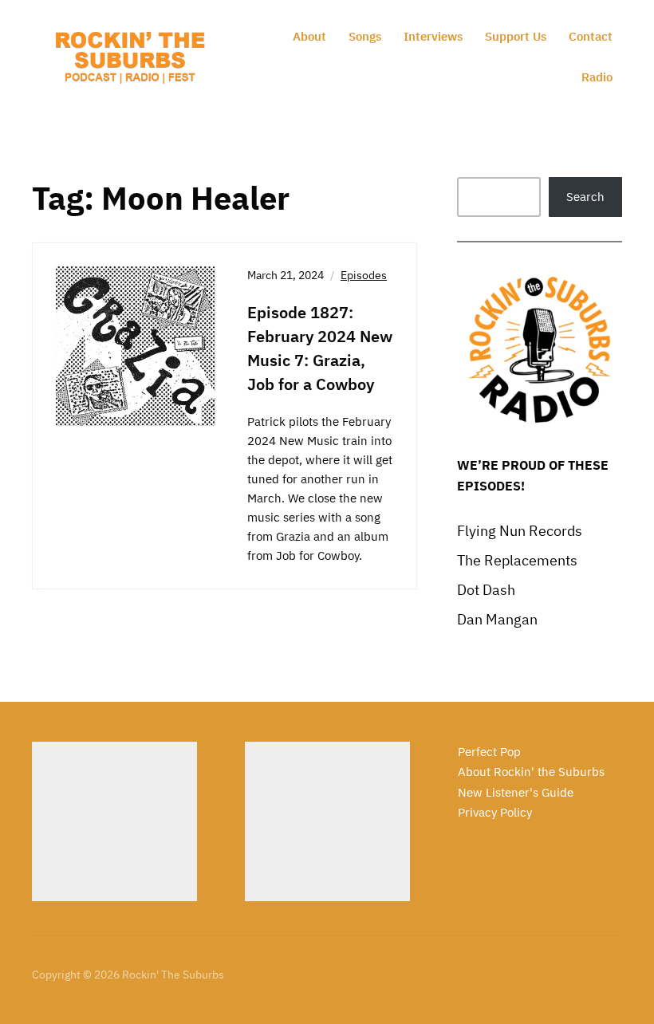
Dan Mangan (497, 619)
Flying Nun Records (519, 531)
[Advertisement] (114, 821)
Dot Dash (486, 590)
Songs (365, 36)
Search (585, 196)
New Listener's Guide (515, 792)
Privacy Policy (495, 812)
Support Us (515, 36)
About (309, 36)
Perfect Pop (489, 751)
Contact (591, 36)
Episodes (364, 275)
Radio (597, 77)
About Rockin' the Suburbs (531, 771)
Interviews (433, 36)
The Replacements (517, 560)
